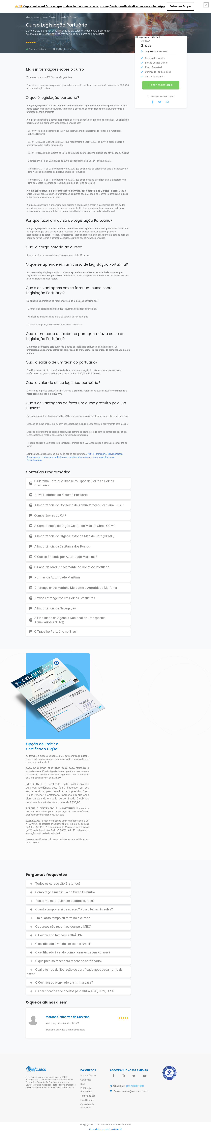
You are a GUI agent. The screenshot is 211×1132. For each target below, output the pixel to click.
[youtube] (144, 1076)
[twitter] (133, 1076)
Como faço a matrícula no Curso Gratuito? (65, 892)
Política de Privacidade (86, 1090)
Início (28, 17)
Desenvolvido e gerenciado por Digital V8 (105, 1129)
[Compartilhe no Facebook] (152, 102)
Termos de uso (87, 1095)
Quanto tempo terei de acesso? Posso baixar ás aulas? (74, 909)
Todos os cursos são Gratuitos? (57, 883)
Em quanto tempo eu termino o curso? (62, 918)
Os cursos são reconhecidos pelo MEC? (63, 926)
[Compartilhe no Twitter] (160, 102)
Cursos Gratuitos (49, 17)
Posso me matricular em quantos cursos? (64, 901)
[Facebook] (113, 1076)
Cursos (36, 17)
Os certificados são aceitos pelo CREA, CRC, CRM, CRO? (75, 991)
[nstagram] (123, 1076)
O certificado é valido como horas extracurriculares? (72, 952)
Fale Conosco (87, 1100)
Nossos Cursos (88, 1075)
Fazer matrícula (161, 85)
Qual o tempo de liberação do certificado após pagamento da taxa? (75, 972)
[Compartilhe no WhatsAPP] (167, 102)
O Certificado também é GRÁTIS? (58, 935)
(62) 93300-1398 (135, 1086)
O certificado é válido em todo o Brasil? (63, 944)
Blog (82, 1084)
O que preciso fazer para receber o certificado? (68, 961)
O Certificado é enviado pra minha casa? (64, 982)
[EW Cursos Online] (36, 1071)
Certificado (85, 1079)
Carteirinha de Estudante (87, 1106)
